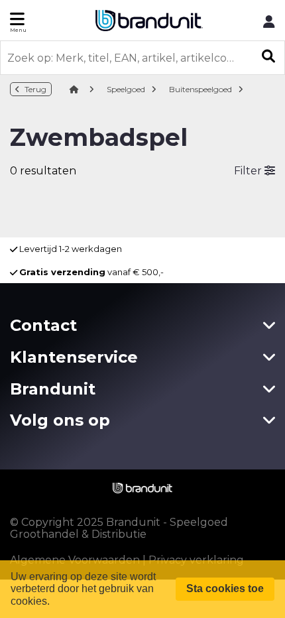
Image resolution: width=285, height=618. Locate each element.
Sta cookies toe (225, 588)
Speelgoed (126, 89)
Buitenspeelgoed (200, 89)
